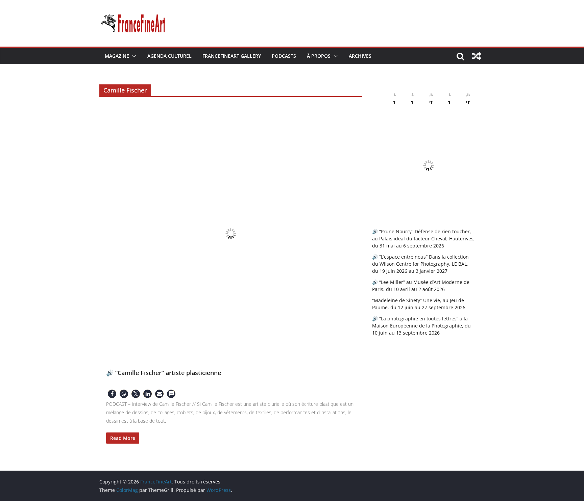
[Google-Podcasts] (407, 98)
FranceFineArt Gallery (231, 56)
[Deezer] (444, 98)
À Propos (319, 56)
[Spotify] (462, 98)
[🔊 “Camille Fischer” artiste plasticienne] (230, 233)
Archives (360, 56)
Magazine (117, 56)
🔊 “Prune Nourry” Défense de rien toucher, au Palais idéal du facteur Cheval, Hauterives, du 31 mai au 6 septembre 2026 (423, 238)
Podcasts (284, 56)
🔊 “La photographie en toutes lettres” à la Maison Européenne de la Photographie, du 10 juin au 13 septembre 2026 (421, 325)
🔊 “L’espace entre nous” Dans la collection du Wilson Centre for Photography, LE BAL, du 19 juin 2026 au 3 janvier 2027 (420, 264)
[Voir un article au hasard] (476, 56)
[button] (133, 56)
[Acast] (426, 98)
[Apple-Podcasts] (389, 98)
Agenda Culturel (169, 56)
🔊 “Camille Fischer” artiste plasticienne (163, 373)
